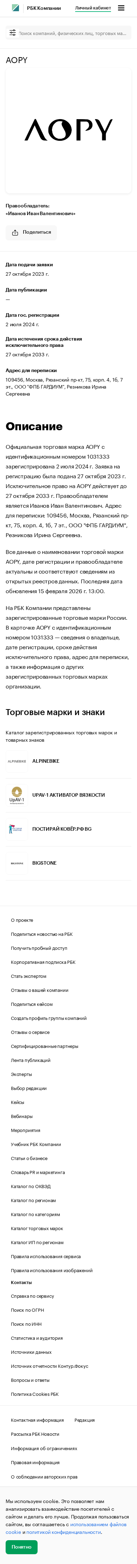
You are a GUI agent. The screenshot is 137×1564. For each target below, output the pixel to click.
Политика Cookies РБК (35, 1393)
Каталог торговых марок (37, 1227)
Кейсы (17, 1101)
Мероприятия (25, 1129)
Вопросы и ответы (30, 1379)
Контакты (21, 1282)
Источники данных (31, 1351)
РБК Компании (44, 8)
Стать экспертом (28, 975)
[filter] (13, 33)
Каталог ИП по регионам (37, 1241)
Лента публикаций (31, 1059)
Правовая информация (35, 1461)
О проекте (22, 919)
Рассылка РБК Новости (35, 1433)
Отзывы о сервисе (30, 1031)
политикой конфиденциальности (63, 1531)
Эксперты (21, 1073)
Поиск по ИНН (26, 1323)
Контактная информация (37, 1419)
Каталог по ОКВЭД (31, 1185)
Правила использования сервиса (46, 1255)
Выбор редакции (29, 1087)
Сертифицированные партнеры (44, 1045)
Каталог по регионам (33, 1199)
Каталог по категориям (35, 1213)
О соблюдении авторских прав (44, 1476)
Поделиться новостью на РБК (42, 933)
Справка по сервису (32, 1295)
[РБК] (15, 7)
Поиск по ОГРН (27, 1309)
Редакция (84, 1419)
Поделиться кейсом (32, 1003)
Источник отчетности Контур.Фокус (49, 1365)
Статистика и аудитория (37, 1337)
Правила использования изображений (51, 1269)
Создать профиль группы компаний (49, 1017)
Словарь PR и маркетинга (38, 1171)
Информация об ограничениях (44, 1447)
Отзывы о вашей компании (39, 989)
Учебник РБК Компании (36, 1143)
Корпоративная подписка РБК (43, 961)
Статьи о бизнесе (29, 1157)
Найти (118, 32)
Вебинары (21, 1115)
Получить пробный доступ (39, 947)
